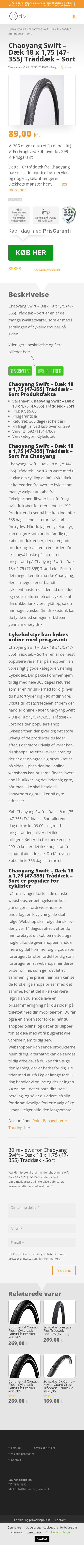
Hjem (11, 29)
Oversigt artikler (44, 1448)
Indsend (64, 1270)
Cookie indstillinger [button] (58, 1532)
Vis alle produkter (22, 1454)
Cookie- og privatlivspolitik (32, 1520)
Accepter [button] (42, 1538)
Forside (16, 1448)
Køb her (30, 252)
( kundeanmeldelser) (47, 269)
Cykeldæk (22, 29)
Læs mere (34, 1532)
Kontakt (16, 1460)
